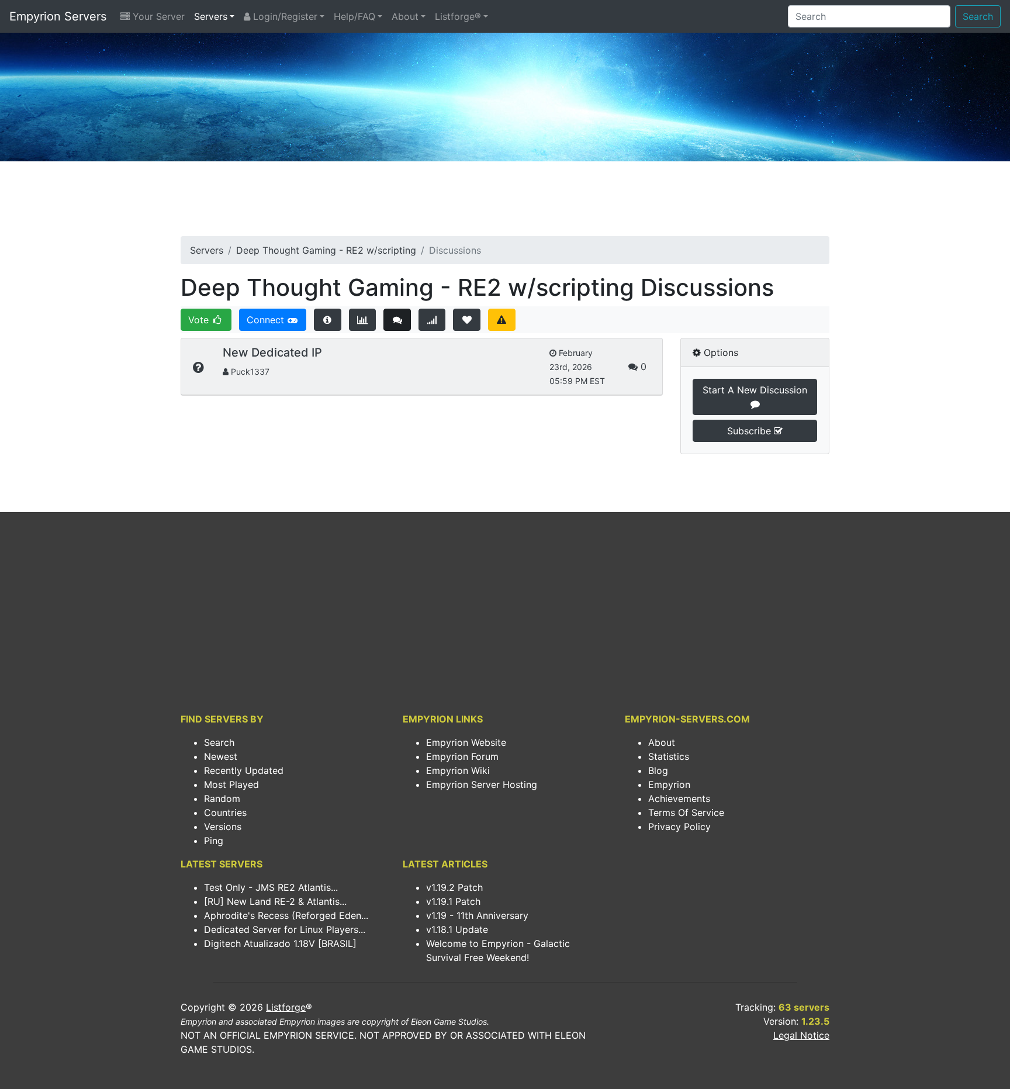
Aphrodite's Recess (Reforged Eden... (286, 915)
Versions (222, 826)
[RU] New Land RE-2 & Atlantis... (275, 901)
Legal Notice (801, 1035)
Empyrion (669, 784)
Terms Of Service (686, 812)
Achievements (679, 798)
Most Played (231, 784)
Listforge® (458, 16)
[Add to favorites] (466, 320)
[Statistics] (362, 320)
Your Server (157, 16)
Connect (267, 320)
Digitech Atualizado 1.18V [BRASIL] (280, 943)
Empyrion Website (466, 742)
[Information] (327, 320)
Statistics (668, 756)
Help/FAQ (354, 16)
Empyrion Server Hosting (481, 784)
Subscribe (750, 431)
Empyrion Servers (57, 16)
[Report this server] (502, 320)
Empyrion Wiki (458, 770)
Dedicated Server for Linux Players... (284, 929)
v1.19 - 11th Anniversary (477, 915)
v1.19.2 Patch (454, 887)
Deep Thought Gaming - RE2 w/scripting (326, 250)
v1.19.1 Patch (453, 901)
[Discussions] (397, 320)
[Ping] (432, 320)
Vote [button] (200, 320)
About (405, 16)
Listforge (286, 1007)
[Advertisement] (505, 202)
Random (222, 798)
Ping (213, 840)
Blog (658, 770)
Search (978, 16)
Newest (220, 756)
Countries (225, 812)
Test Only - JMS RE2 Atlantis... (271, 887)
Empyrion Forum (462, 756)
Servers (210, 16)
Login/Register (283, 16)
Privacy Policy (679, 826)
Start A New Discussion (755, 390)
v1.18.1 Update (457, 929)
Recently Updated (243, 770)
